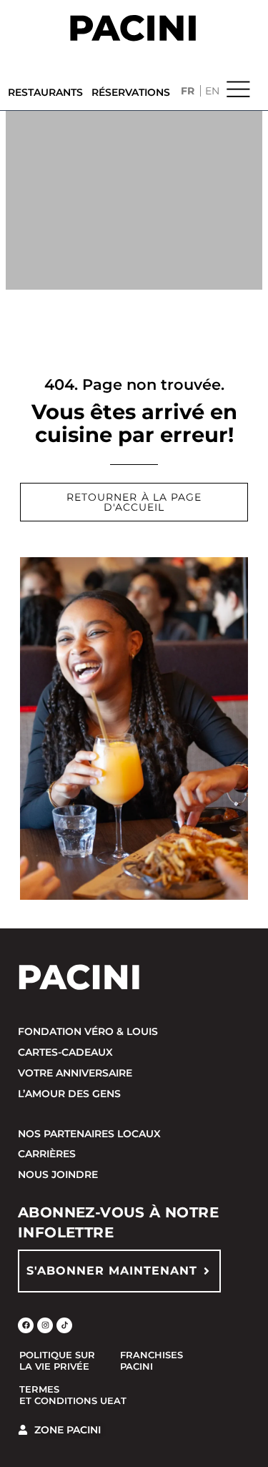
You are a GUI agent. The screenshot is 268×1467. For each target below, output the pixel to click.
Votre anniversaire (75, 1072)
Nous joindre (58, 1174)
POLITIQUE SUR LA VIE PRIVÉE (57, 1360)
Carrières (47, 1153)
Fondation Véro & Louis (88, 1031)
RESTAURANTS (45, 92)
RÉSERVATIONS (130, 92)
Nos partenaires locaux (89, 1133)
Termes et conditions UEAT (72, 1394)
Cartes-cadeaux (65, 1052)
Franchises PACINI (151, 1360)
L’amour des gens (69, 1093)
